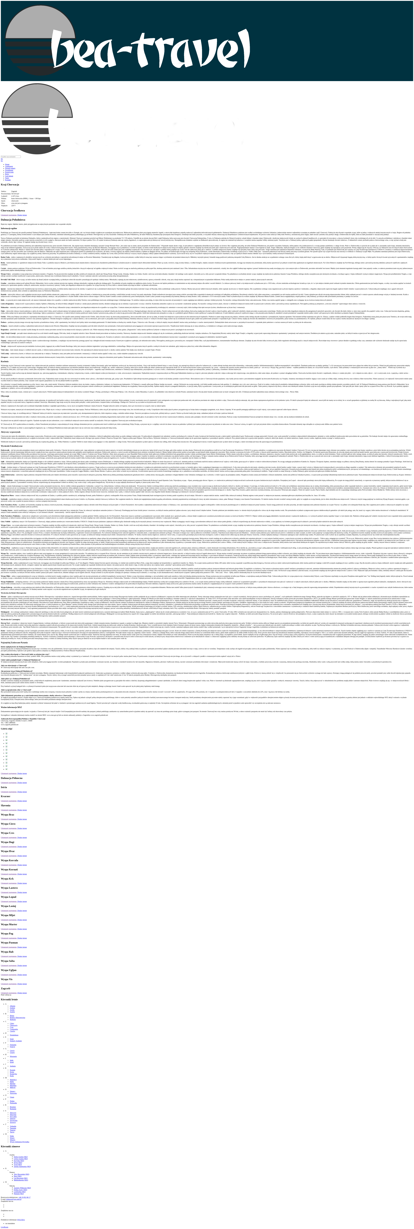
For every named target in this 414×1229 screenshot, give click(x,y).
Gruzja (12, 1052)
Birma (12, 1016)
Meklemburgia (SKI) (21, 1180)
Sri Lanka (13, 1116)
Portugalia (13, 1103)
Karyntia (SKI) (19, 1161)
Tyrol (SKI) (18, 1164)
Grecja (12, 1051)
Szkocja (12, 1118)
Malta (12, 1082)
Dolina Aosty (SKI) (20, 1190)
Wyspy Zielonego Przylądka (19, 1142)
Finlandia (13, 1045)
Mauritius (13, 1085)
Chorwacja (13, 1025)
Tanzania (13, 1128)
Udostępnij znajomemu (9, 215)
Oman (12, 1097)
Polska (12, 1101)
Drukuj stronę (22, 215)
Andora (12, 1008)
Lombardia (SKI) (20, 1192)
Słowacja (13, 1113)
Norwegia (13, 1093)
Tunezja (12, 1130)
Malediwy (13, 1080)
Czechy (12, 1031)
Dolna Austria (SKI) (21, 1157)
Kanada (12, 1070)
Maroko (12, 1084)
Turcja (12, 1132)
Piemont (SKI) (19, 1194)
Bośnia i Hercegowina (17, 1018)
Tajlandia (13, 1126)
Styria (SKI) (18, 1163)
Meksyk (12, 1087)
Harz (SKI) (17, 1176)
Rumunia (13, 1109)
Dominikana (14, 1035)
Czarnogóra (14, 1029)
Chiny (12, 1023)
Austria (12, 1012)
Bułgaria (13, 1019)
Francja (12, 1047)
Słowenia (13, 1115)
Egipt (12, 1039)
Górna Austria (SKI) (21, 1159)
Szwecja (13, 1122)
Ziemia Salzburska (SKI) (22, 1166)
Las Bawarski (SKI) (20, 1178)
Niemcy (12, 1091)
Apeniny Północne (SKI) (22, 1188)
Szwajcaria (13, 1120)
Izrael (12, 1062)
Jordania (13, 1066)
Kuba (12, 1076)
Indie (11, 1060)
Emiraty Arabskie (16, 1041)
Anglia (12, 1010)
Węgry (12, 1138)
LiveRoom (4, 1227)
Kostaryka (13, 1074)
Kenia (12, 1072)
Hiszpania (13, 1056)
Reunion (13, 1107)
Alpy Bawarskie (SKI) (21, 1174)
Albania (12, 1006)
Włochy (12, 1140)
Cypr (11, 1027)
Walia (12, 1136)
